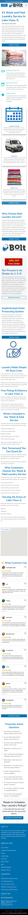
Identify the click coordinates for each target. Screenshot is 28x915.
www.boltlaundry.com (7, 904)
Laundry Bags (4, 856)
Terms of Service (18, 910)
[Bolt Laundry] (16, 5)
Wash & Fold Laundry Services (9, 878)
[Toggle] (2, 731)
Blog (2, 864)
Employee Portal (5, 870)
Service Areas (5, 861)
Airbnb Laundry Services (7, 884)
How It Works (4, 847)
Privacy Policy (9, 910)
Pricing (3, 853)
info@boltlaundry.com (11, 901)
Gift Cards (4, 859)
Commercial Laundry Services (9, 889)
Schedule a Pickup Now (13, 818)
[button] (26, 5)
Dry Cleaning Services (7, 881)
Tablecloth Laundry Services (8, 887)
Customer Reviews (6, 867)
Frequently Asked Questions (8, 850)
